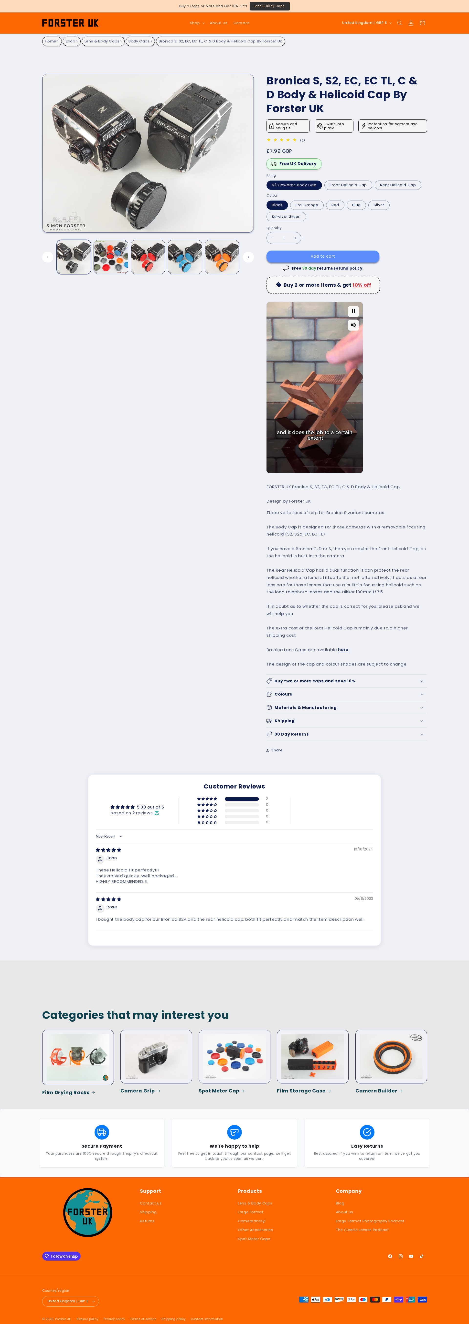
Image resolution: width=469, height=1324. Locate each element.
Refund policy (88, 1319)
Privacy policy (114, 1319)
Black (277, 204)
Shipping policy (173, 1319)
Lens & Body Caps (102, 41)
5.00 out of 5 (150, 807)
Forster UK (63, 1319)
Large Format (251, 1212)
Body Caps (139, 41)
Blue (356, 204)
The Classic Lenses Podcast (362, 1229)
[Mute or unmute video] (353, 325)
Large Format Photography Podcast (370, 1221)
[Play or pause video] (353, 311)
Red (335, 204)
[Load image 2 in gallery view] (111, 257)
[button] (197, 23)
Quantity (274, 227)
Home (51, 41)
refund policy (348, 268)
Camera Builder (376, 1091)
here (343, 649)
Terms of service (143, 1319)
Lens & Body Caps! (270, 6)
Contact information (207, 1319)
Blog (340, 1203)
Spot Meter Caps (254, 1238)
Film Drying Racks (66, 1093)
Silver (379, 204)
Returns (147, 1221)
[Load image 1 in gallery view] (74, 257)
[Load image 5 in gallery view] (222, 257)
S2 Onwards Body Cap (294, 184)
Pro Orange (307, 204)
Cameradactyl (252, 1221)
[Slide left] (47, 257)
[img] (282, 140)
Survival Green (286, 216)
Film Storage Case (301, 1091)
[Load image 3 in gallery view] (148, 257)
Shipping (148, 1212)
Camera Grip (137, 1091)
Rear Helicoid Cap (398, 184)
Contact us (150, 1203)
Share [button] (276, 750)
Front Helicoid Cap (348, 184)
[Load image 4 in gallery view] (185, 257)
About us (344, 1212)
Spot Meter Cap (219, 1091)
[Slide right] (248, 257)
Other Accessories (255, 1229)
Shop (70, 41)
